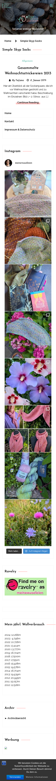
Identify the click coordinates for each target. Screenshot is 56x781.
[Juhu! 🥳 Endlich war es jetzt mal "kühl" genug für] (28, 428)
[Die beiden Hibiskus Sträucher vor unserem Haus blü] (28, 381)
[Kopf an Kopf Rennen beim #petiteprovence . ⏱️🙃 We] (28, 240)
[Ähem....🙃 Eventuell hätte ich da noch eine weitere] (28, 475)
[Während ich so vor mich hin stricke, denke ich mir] (28, 193)
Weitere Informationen (37, 777)
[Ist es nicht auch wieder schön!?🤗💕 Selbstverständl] (28, 334)
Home (8, 113)
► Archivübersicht (15, 718)
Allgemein (27, 61)
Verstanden (15, 777)
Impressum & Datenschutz (20, 129)
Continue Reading (28, 102)
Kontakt (9, 121)
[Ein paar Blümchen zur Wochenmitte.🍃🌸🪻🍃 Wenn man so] (28, 522)
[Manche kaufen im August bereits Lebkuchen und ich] (28, 287)
